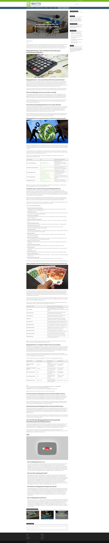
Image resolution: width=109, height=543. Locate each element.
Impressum (35, 0)
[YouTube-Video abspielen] (47, 448)
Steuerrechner (72, 13)
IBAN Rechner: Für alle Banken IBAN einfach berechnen (47, 515)
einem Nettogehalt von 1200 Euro (34, 499)
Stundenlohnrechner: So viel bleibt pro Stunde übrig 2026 (62, 515)
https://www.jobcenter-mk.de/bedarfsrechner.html (45, 163)
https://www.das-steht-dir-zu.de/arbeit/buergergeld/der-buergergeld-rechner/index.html (46, 176)
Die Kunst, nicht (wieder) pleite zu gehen (77, 35)
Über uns (42, 538)
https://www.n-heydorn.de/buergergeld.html (45, 180)
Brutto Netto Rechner (30, 7)
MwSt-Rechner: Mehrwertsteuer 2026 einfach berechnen (33, 515)
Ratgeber (59, 7)
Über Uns (39, 0)
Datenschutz (28, 0)
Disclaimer (31, 0)
